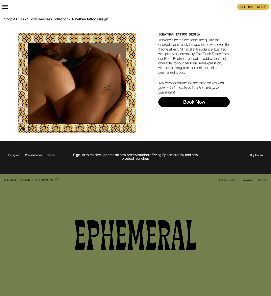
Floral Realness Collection (48, 19)
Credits (262, 180)
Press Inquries (33, 155)
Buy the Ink (256, 155)
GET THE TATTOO (253, 7)
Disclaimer (246, 180)
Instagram (14, 155)
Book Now (194, 102)
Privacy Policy (227, 180)
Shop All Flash (15, 19)
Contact (51, 155)
